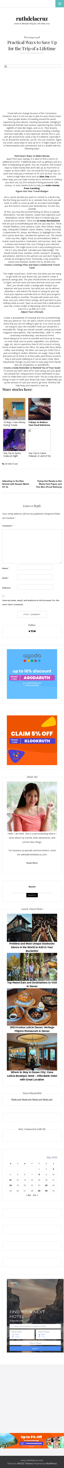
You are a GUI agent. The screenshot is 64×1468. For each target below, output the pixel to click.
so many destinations (48, 220)
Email (5, 578)
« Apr (28, 1195)
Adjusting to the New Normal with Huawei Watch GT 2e (15, 484)
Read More (32, 862)
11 (10, 1180)
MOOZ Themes (25, 1463)
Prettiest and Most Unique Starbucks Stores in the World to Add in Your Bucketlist (32, 947)
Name (5, 568)
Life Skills (8, 464)
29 (39, 1191)
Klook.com (16, 1099)
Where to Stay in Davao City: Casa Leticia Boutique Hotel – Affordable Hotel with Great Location (32, 1076)
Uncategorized (32, 37)
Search (32, 886)
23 (46, 1185)
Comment (7, 525)
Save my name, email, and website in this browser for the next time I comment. (30, 602)
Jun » (35, 1195)
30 (46, 1191)
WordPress (51, 1463)
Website (6, 587)
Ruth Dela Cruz (37, 53)
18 (10, 1185)
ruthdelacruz (32, 18)
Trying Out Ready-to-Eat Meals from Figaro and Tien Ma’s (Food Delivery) (49, 484)
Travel (15, 464)
